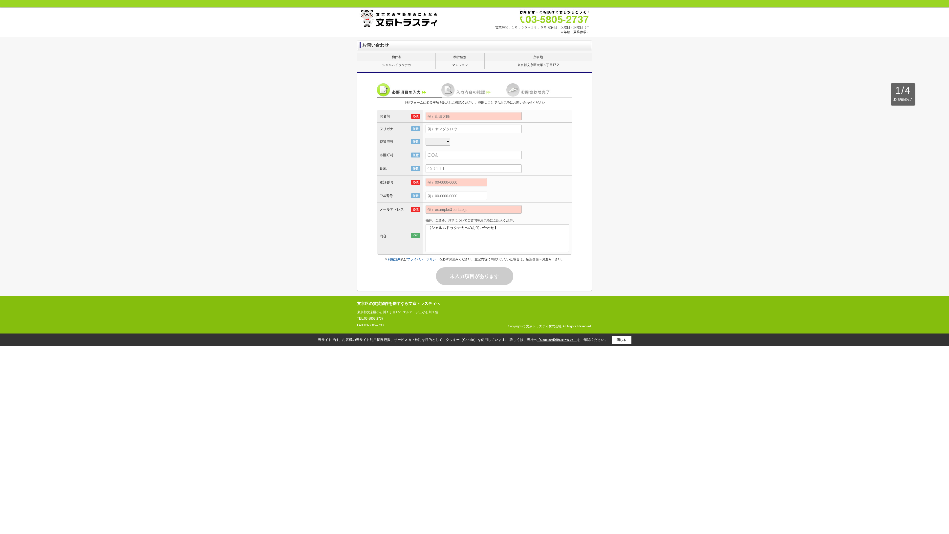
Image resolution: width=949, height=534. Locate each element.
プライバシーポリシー (423, 259)
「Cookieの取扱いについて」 (557, 340)
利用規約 (394, 259)
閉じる (621, 340)
